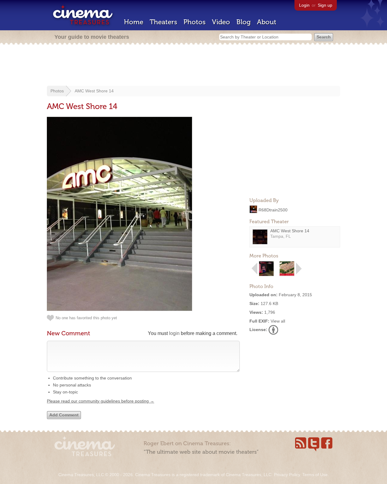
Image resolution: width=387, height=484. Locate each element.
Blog (243, 22)
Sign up (325, 5)
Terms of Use (315, 474)
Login (304, 5)
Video (221, 22)
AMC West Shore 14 (94, 90)
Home (133, 22)
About (266, 22)
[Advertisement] (193, 65)
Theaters (163, 22)
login (174, 333)
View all (278, 321)
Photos (195, 22)
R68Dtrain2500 (273, 209)
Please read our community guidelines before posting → (100, 401)
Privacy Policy (287, 474)
